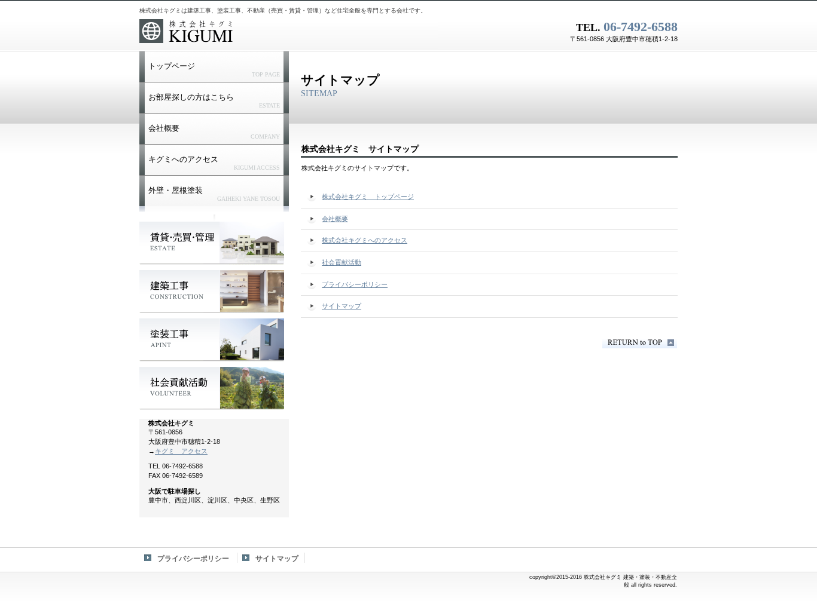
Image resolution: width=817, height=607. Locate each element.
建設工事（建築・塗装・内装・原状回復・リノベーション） (211, 291)
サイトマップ (276, 558)
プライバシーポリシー (193, 558)
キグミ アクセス (181, 451)
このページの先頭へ (640, 342)
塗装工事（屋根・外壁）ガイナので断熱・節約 (211, 339)
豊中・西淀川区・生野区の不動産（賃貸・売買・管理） (211, 243)
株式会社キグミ (288, 33)
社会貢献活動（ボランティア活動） (211, 388)
